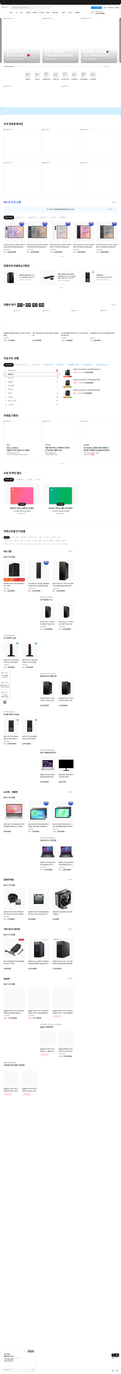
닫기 (33, 1369)
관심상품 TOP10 (35, 365)
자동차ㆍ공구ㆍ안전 (52, 544)
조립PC (10, 12)
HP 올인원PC (43, 217)
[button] (108, 11)
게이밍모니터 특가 (48, 365)
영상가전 (45, 541)
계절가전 (64, 541)
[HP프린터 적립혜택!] (115, 1358)
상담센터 (117, 8)
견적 (21, 12)
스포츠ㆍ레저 (7, 544)
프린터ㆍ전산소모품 (25, 541)
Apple (40, 537)
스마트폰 (46, 537)
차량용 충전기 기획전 (73, 365)
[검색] (47, 7)
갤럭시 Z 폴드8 (9, 217)
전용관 (63, 12)
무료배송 (34, 12)
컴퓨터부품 (23, 537)
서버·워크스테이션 (32, 537)
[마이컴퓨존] (117, 13)
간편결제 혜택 (19, 479)
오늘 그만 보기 (7, 1369)
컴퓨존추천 (55, 12)
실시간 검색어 (8, 365)
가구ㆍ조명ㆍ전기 (17, 544)
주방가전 (57, 541)
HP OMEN (53, 217)
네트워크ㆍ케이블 (36, 541)
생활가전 (51, 541)
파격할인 (28, 12)
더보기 (114, 202)
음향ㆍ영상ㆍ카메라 (40, 544)
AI (16, 12)
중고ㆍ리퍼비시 (63, 544)
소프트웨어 (53, 537)
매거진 (70, 12)
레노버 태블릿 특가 (87, 365)
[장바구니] (112, 13)
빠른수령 (38, 479)
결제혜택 (77, 12)
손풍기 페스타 (60, 365)
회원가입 (110, 8)
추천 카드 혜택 (8, 479)
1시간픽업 (41, 12)
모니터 (59, 537)
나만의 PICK (63, 217)
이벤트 (47, 12)
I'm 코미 (97, 7)
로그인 (105, 8)
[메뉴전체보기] (3, 13)
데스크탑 (6, 537)
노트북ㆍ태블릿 (15, 537)
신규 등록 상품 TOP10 (21, 365)
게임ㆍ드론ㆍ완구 (28, 544)
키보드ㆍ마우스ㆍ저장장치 (11, 541)
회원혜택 (29, 479)
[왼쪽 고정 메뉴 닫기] (4, 702)
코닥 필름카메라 (32, 217)
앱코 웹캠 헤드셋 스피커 (102, 365)
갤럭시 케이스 (20, 217)
